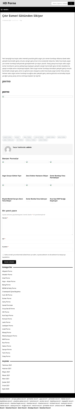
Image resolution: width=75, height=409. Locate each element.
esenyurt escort (66, 403)
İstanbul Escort (11, 408)
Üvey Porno (6, 356)
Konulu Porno (31, 140)
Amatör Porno (7, 275)
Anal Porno (15, 20)
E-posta (5, 247)
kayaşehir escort (67, 401)
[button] (4, 10)
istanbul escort (5, 399)
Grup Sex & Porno (8, 309)
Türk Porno (6, 353)
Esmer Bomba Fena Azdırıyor (36, 199)
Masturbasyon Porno (9, 336)
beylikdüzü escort (6, 401)
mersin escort (37, 406)
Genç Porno (61, 137)
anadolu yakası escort (21, 401)
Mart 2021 (5, 379)
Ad (3, 239)
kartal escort (34, 401)
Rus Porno (6, 343)
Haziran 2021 (6, 368)
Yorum (5, 218)
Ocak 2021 (6, 386)
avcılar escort (44, 401)
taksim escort (4, 403)
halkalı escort (65, 399)
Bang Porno (6, 285)
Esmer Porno (50, 137)
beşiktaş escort (55, 401)
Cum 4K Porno (38, 137)
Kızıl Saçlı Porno (7, 315)
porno (5, 91)
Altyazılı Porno (7, 271)
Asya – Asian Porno (8, 281)
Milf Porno (6, 339)
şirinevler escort (32, 399)
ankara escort (60, 406)
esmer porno (7, 137)
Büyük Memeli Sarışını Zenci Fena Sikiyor (12, 200)
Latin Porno (6, 322)
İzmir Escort (22, 408)
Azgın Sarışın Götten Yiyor (11, 176)
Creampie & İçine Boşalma (11, 292)
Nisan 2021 (6, 375)
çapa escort (43, 399)
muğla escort (26, 406)
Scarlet (17, 137)
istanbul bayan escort (18, 403)
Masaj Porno (6, 332)
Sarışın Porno (7, 349)
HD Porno (20, 140)
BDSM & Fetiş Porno (9, 288)
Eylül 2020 (5, 389)
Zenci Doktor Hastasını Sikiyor (37, 176)
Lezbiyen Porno (7, 326)
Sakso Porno (43, 140)
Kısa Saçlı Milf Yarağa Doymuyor (57, 200)
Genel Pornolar (8, 140)
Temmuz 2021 (7, 365)
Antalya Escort (33, 408)
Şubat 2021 (6, 382)
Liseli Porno (6, 329)
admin (29, 147)
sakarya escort (15, 406)
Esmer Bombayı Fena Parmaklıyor (57, 177)
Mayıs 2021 (6, 372)
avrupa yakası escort (19, 399)
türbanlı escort (55, 403)
